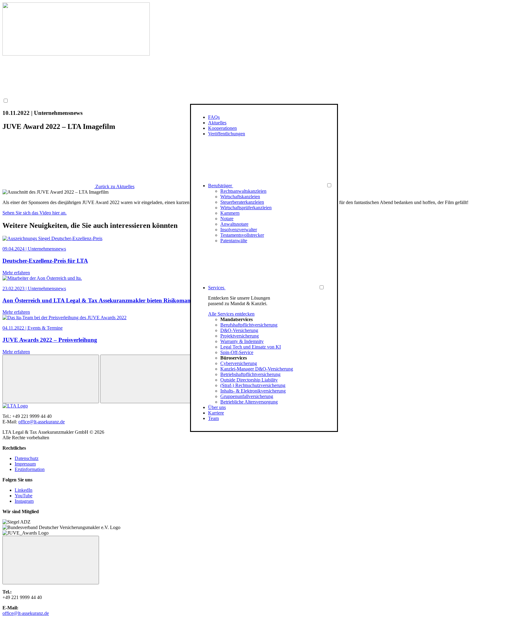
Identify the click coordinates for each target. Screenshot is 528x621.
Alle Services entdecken (231, 313)
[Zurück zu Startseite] (76, 54)
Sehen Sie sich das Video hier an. (34, 212)
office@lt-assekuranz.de (41, 421)
